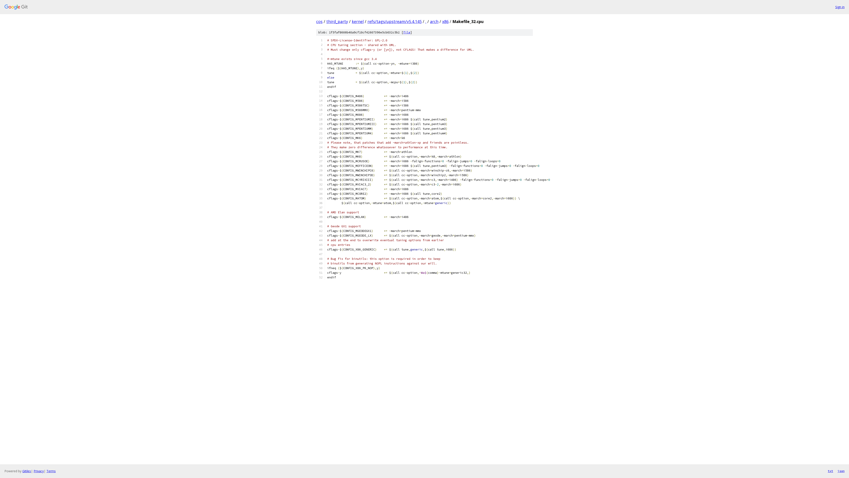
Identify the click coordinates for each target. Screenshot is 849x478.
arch (434, 21)
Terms (51, 471)
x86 (445, 21)
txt (830, 471)
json (841, 471)
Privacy (39, 471)
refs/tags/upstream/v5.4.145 (394, 21)
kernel (358, 21)
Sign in (840, 7)
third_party (337, 21)
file (406, 32)
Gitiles (26, 471)
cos (319, 21)
